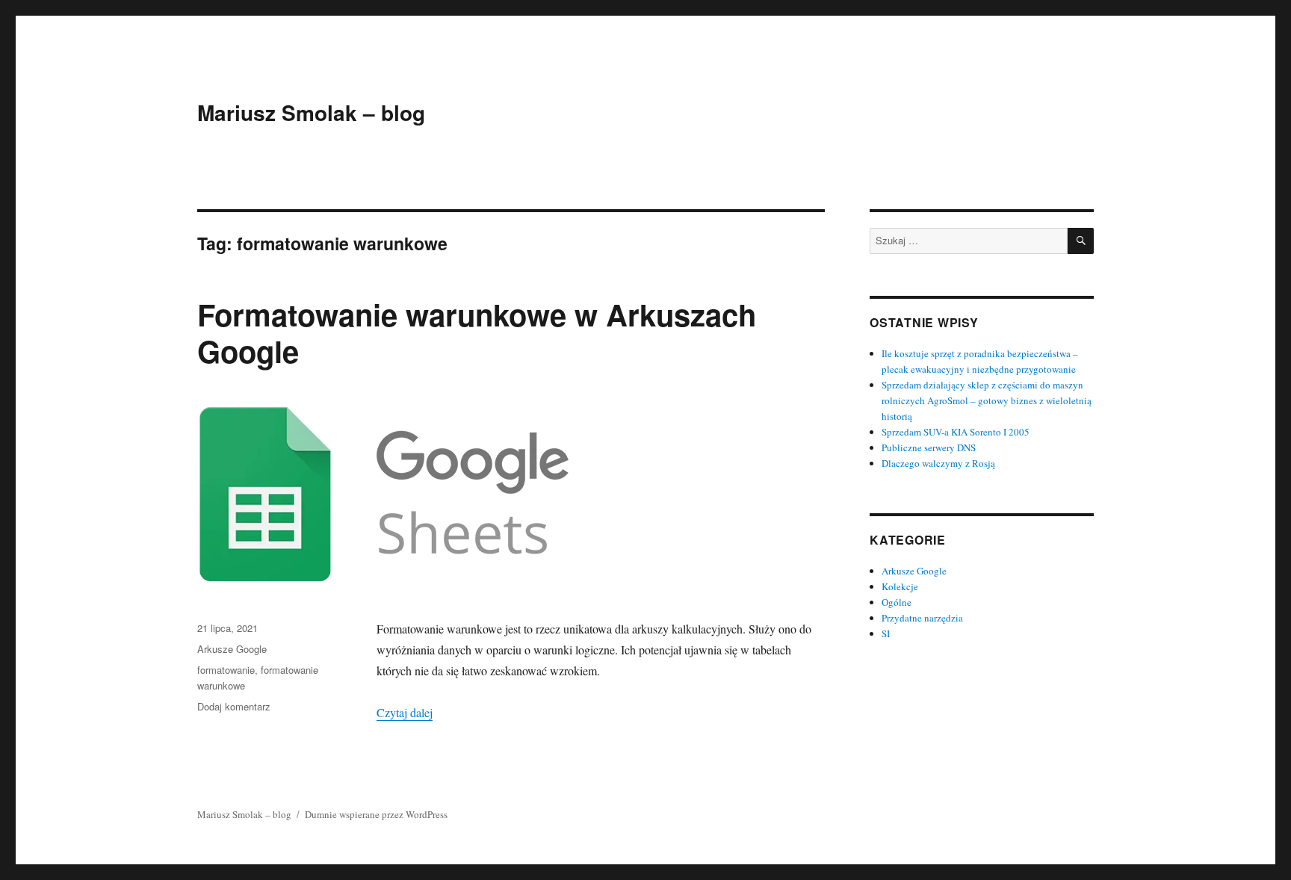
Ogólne (896, 602)
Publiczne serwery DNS (929, 447)
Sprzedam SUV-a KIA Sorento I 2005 (956, 432)
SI (886, 633)
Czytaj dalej (405, 712)
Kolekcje (900, 586)
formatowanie (226, 670)
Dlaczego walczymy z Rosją (938, 463)
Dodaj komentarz (233, 706)
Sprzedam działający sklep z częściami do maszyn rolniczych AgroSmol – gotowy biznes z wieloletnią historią (987, 400)
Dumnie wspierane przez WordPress (376, 814)
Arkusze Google (232, 649)
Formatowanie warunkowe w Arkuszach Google (476, 332)
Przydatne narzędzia (922, 618)
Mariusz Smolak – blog (311, 112)
